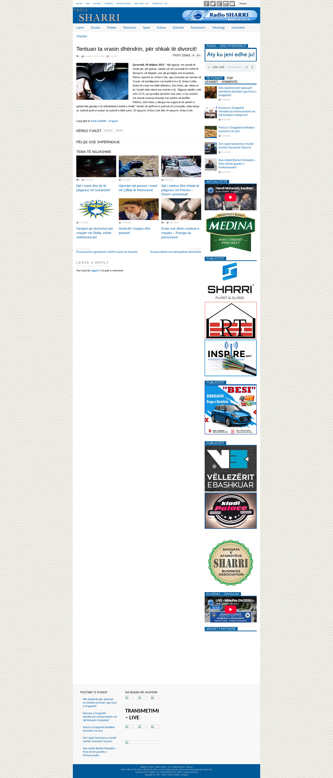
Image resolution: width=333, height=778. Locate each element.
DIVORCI (108, 130)
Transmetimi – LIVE (159, 4)
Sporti (146, 27)
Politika (111, 27)
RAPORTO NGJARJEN (124, 4)
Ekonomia (129, 27)
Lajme (80, 27)
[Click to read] (96, 166)
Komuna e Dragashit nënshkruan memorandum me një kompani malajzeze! (237, 111)
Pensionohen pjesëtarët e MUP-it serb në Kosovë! (107, 251)
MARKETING (108, 4)
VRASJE (119, 130)
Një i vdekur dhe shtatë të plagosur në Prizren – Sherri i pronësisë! (180, 190)
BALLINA (79, 4)
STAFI (88, 4)
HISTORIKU (97, 4)
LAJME (102, 56)
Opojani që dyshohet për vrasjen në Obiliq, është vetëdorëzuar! (94, 233)
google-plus (219, 3)
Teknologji (218, 27)
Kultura (161, 27)
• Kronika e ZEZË (91, 56)
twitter (213, 3)
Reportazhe (198, 27)
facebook (206, 3)
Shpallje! (81, 36)
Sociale (95, 27)
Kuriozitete (238, 27)
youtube (232, 3)
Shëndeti (178, 27)
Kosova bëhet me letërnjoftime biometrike (175, 251)
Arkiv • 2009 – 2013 (141, 4)
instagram (226, 3)
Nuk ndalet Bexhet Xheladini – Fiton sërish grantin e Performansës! (237, 164)
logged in (96, 270)
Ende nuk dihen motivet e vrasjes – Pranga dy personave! (180, 233)
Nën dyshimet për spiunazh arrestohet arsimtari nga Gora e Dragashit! (238, 91)
